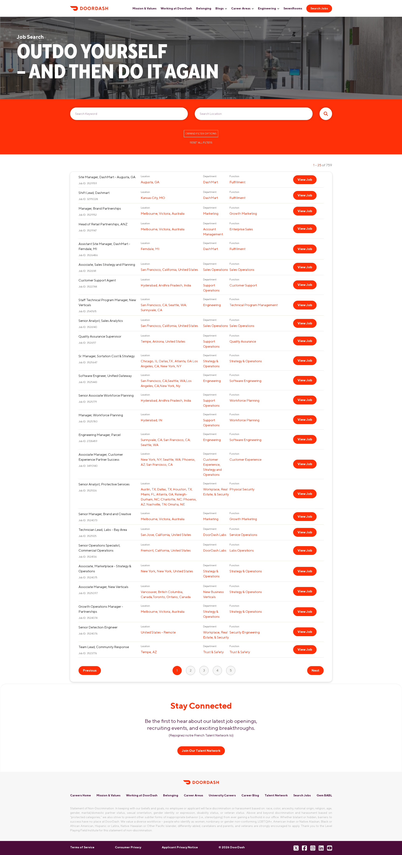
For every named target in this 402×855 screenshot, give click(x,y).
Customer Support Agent (97, 280)
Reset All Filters (201, 142)
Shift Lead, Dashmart (94, 193)
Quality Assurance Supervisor (100, 336)
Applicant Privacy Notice (180, 847)
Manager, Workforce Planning (101, 415)
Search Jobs (319, 8)
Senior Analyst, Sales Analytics (101, 321)
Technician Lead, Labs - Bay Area (103, 530)
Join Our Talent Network (201, 751)
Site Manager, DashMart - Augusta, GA (107, 177)
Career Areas (240, 8)
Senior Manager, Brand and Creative (105, 514)
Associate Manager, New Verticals (103, 587)
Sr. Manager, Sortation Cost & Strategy (107, 356)
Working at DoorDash (176, 8)
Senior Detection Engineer (98, 627)
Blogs (219, 8)
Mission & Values (144, 8)
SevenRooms (292, 8)
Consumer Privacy (128, 847)
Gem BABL (324, 795)
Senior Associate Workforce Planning (106, 395)
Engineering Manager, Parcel (100, 435)
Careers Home (80, 795)
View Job (305, 180)
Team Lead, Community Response (104, 647)
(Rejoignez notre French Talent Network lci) (201, 735)
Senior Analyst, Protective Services (104, 484)
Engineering (267, 8)
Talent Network (276, 795)
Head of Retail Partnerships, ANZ (103, 224)
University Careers (222, 795)
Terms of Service (82, 847)
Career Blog (250, 795)
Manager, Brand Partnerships (100, 208)
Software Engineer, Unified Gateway (105, 376)
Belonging (203, 8)
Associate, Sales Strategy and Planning (107, 265)
